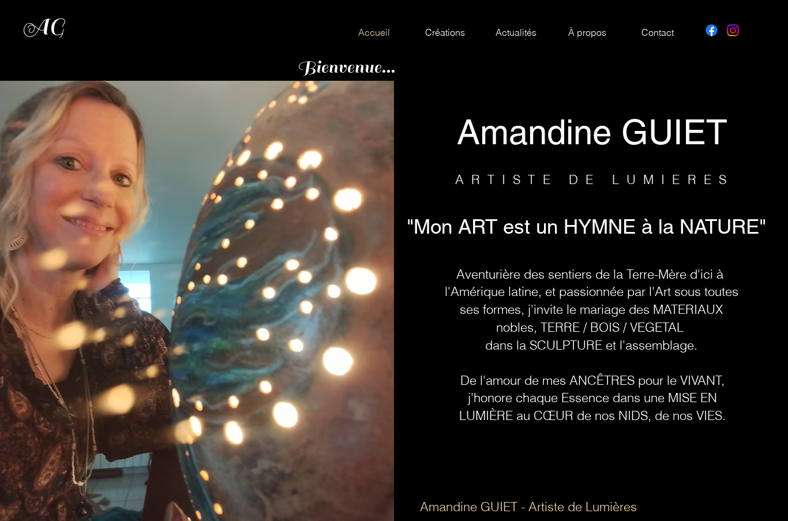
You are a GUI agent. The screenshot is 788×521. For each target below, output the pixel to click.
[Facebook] (711, 30)
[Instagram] (733, 30)
